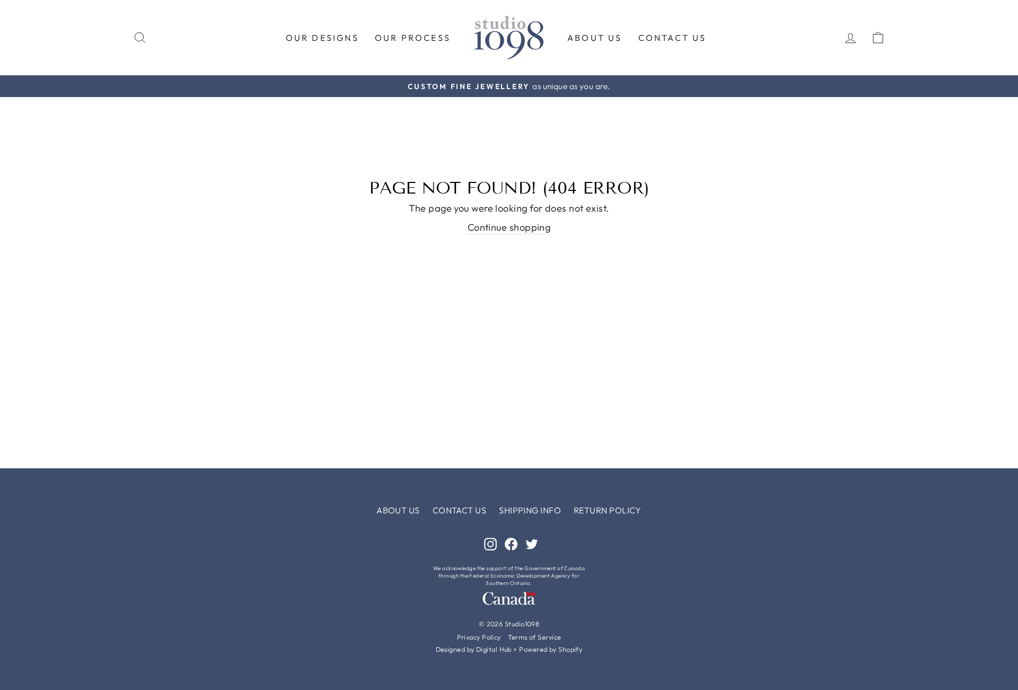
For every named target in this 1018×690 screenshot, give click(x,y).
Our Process (413, 37)
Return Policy (608, 510)
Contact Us (672, 37)
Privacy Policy (479, 637)
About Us (594, 37)
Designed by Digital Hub (474, 649)
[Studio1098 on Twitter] (531, 543)
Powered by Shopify (550, 649)
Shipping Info (530, 510)
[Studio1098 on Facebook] (511, 543)
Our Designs (322, 37)
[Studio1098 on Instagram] (490, 543)
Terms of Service (534, 637)
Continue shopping (509, 227)
